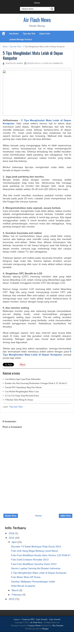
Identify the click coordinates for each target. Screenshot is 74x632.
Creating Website (34, 625)
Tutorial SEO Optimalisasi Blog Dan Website (23, 387)
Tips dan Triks (15, 46)
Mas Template (57, 625)
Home (37, 3)
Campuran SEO (28, 619)
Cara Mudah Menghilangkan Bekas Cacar (22, 391)
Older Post (65, 516)
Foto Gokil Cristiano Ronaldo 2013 (30, 559)
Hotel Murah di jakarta (23, 585)
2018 (12, 533)
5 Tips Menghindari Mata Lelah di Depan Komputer (33, 55)
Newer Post (10, 516)
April (14, 542)
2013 (12, 599)
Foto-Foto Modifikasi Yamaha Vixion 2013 (33, 564)
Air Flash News (37, 20)
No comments (56, 63)
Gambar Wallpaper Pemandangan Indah (33, 581)
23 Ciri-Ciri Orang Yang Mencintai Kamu (22, 395)
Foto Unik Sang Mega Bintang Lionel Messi (34, 550)
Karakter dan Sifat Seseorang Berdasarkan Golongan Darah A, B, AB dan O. (36, 383)
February (17, 594)
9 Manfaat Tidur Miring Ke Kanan (19, 400)
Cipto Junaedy (41, 619)
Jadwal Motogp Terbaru (20, 39)
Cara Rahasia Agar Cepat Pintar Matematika (22, 379)
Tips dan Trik (29, 33)
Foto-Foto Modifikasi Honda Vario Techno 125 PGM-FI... (41, 555)
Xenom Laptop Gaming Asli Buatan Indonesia (35, 568)
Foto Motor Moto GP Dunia (25, 577)
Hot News (14, 33)
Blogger (45, 629)
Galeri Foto (44, 33)
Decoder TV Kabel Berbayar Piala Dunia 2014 (36, 546)
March (15, 590)
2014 (12, 537)
